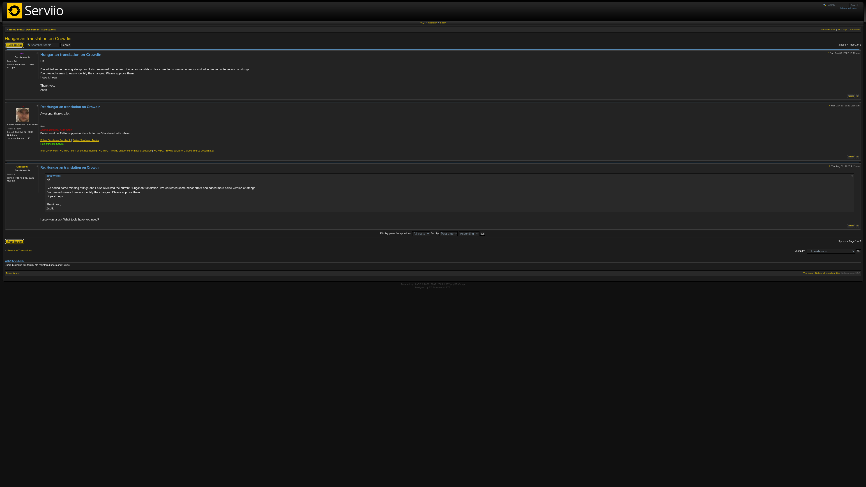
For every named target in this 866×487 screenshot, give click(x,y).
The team (808, 273)
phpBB (417, 284)
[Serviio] (36, 19)
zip (22, 106)
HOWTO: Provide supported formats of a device (125, 150)
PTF (448, 287)
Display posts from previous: (396, 233)
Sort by (435, 233)
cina (22, 53)
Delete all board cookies (827, 273)
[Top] (857, 96)
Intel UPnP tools (49, 150)
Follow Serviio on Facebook (55, 140)
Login (443, 22)
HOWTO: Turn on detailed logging (78, 150)
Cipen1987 (22, 166)
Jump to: (800, 251)
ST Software (435, 287)
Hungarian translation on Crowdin (38, 38)
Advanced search (849, 8)
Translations (48, 29)
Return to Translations (19, 250)
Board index (16, 29)
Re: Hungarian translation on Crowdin (70, 107)
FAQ (422, 22)
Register (432, 22)
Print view (855, 29)
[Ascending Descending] (472, 233)
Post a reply (11, 43)
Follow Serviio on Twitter (86, 140)
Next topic (843, 29)
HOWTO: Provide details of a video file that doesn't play (184, 150)
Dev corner (32, 29)
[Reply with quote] (851, 96)
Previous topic (828, 29)
